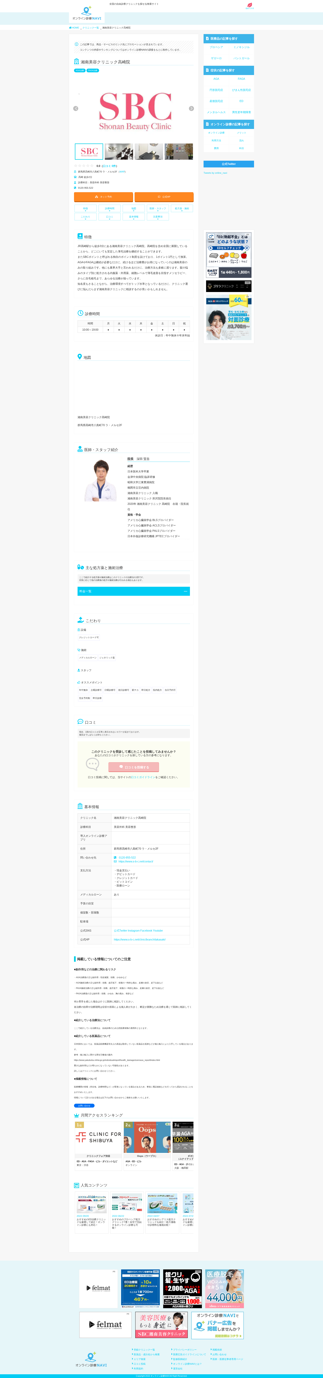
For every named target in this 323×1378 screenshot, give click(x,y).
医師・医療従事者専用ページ (227, 1359)
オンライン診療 (230, 124)
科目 (241, 148)
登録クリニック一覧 (144, 1349)
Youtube (158, 930)
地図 (133, 208)
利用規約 (138, 1368)
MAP (122, 171)
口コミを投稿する (137, 767)
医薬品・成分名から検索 (147, 1354)
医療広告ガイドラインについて (189, 1354)
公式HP (166, 196)
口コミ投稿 (140, 1363)
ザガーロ (216, 58)
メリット (241, 132)
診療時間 (109, 208)
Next (189, 108)
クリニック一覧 (90, 27)
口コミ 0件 (109, 165)
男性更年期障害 (241, 112)
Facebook (146, 930)
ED (241, 101)
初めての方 (250, 8)
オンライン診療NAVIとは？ (187, 1363)
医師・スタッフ (158, 208)
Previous (75, 108)
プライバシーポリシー (185, 1349)
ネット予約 (106, 196)
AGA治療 (80, 70)
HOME (75, 27)
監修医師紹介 (180, 1359)
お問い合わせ (84, 1106)
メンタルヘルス (216, 112)
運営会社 (178, 1368)
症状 (223, 70)
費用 (216, 148)
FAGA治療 (92, 70)
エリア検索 (140, 1359)
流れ (241, 140)
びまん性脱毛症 (241, 90)
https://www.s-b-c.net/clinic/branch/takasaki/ (140, 939)
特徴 (85, 208)
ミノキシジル (242, 47)
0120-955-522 (127, 857)
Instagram (134, 930)
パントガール (242, 58)
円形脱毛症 (216, 90)
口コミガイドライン (143, 777)
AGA (216, 78)
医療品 (224, 38)
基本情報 (133, 216)
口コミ (109, 216)
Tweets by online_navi (215, 172)
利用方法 (216, 140)
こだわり (85, 216)
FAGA (241, 78)
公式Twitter (120, 930)
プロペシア (216, 47)
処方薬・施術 (182, 208)
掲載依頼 (217, 1349)
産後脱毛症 (216, 101)
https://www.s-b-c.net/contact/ (136, 861)
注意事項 (158, 216)
